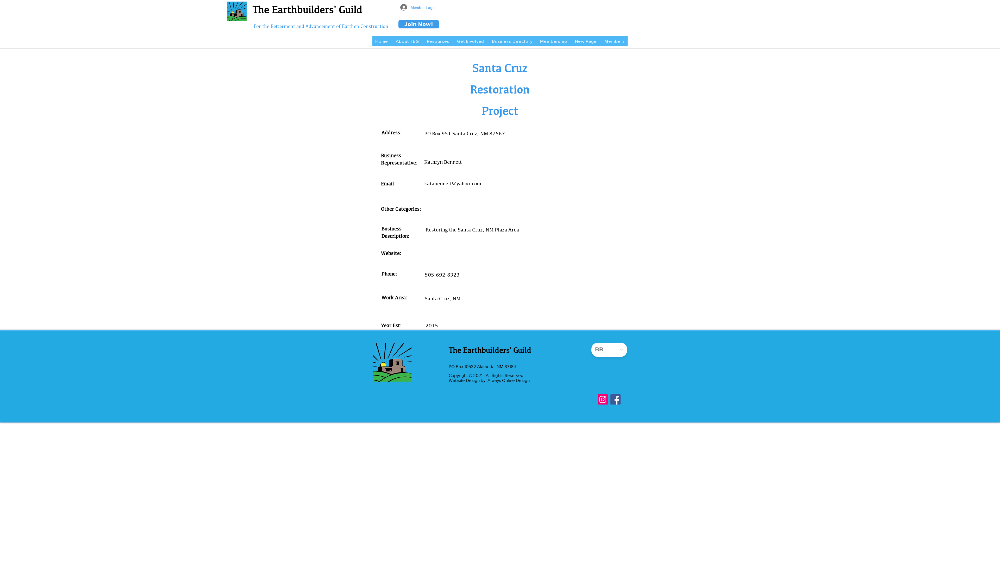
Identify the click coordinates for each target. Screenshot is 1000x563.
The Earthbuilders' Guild (307, 9)
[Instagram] (603, 399)
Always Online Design (509, 380)
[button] (407, 41)
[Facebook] (615, 399)
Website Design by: (468, 380)
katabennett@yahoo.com (452, 183)
